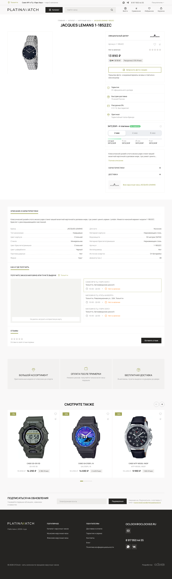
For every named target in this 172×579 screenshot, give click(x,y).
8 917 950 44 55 (137, 2)
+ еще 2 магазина (51, 2)
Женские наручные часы (57, 538)
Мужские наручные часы (57, 533)
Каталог (55, 10)
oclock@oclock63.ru (141, 524)
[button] (156, 404)
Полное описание (115, 160)
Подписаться (117, 501)
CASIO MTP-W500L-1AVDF (138, 463)
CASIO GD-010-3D (33, 463)
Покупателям (157, 3)
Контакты (90, 538)
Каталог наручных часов (58, 528)
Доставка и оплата (94, 528)
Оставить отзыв (151, 340)
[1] (112, 10)
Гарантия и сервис (94, 533)
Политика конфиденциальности (100, 547)
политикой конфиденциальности (147, 502)
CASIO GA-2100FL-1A (86, 463)
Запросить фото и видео (136, 70)
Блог (88, 542)
